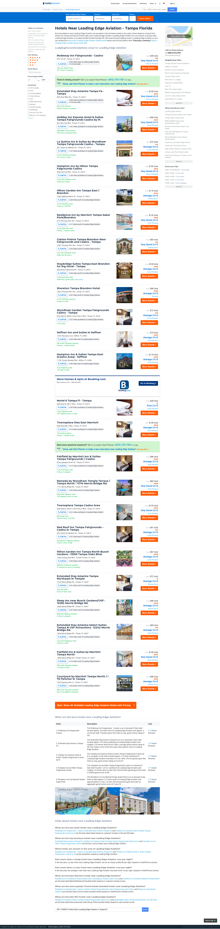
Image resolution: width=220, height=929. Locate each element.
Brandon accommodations (174, 70)
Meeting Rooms (36, 101)
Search (172, 9)
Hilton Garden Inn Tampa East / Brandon (78, 191)
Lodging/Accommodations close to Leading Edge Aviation (38, 35)
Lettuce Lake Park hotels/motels (176, 152)
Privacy (31, 927)
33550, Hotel (169, 183)
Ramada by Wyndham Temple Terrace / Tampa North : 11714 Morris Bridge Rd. (83, 482)
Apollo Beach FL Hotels (173, 99)
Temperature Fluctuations (37, 47)
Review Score (153, 198)
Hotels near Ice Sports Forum (175, 145)
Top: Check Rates (34, 31)
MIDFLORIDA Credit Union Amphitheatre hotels (174, 122)
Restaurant (34, 110)
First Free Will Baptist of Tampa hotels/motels (176, 132)
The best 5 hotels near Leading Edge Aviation (36, 43)
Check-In (97, 14)
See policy (79, 279)
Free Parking (34, 96)
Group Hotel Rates (130, 3)
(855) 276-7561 (116, 79)
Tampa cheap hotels (172, 76)
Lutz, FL (168, 86)
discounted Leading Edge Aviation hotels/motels (86, 40)
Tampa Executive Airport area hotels (178, 114)
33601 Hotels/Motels (172, 170)
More (152, 3)
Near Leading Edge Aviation (76, 14)
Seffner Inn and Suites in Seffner (79, 332)
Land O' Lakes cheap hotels (175, 96)
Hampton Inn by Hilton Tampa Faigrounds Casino (77, 167)
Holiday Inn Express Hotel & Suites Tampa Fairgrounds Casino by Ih (80, 118)
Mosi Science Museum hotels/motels (178, 149)
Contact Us (5, 927)
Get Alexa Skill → (143, 84)
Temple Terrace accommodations (177, 63)
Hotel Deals (115, 3)
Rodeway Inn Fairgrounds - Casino (80, 55)
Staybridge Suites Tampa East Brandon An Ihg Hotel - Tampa (83, 265)
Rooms (132, 14)
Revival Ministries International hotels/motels (176, 138)
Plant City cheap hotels (173, 89)
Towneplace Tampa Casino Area (78, 505)
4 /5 (149, 731)
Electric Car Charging (38, 115)
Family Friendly (35, 107)
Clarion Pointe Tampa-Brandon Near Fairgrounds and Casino (109, 889)
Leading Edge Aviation (173, 111)
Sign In (172, 3)
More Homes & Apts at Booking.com (81, 379)
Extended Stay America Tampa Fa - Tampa (80, 92)
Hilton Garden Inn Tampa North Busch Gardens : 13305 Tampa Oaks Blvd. (83, 553)
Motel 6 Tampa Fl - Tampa (74, 400)
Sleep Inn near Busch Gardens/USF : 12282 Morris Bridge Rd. (81, 601)
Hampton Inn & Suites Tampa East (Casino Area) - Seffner (80, 355)
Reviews (155, 296)
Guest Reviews (152, 125)
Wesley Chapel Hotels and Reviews (178, 92)
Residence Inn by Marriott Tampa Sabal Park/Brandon (83, 216)
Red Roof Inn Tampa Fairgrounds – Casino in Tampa (80, 528)
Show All (179, 103)
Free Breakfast (35, 93)
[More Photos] (124, 70)
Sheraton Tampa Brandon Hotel (78, 288)
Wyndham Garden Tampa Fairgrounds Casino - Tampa (83, 311)
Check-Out (115, 14)
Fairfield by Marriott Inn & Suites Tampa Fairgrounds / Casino (79, 457)
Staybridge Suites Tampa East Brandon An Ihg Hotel (135, 899)
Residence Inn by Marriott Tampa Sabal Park (73, 878)
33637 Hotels (170, 173)
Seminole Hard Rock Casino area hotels (177, 127)
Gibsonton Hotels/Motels (174, 83)
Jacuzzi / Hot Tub (36, 112)
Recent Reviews (152, 64)
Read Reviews (153, 340)
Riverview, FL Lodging (173, 79)
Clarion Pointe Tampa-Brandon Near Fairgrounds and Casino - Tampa (81, 240)
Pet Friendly (34, 88)
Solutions (143, 3)
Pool (31, 91)
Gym (31, 99)
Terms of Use (22, 927)
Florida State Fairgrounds (174, 118)
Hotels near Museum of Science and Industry (178, 156)
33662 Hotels (170, 176)
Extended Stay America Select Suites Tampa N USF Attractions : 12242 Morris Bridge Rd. (83, 627)
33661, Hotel (169, 180)
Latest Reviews (152, 409)
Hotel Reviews (153, 223)
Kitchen (33, 104)
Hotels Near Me (40, 927)
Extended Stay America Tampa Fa (98, 830)
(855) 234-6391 (65, 927)
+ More (30, 118)
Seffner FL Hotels (171, 66)
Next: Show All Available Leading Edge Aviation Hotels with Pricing (94, 705)
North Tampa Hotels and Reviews (177, 73)
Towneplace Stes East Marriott (77, 422)
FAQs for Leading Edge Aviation (36, 50)
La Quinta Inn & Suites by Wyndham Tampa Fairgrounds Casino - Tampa (81, 142)
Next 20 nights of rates (36, 40)
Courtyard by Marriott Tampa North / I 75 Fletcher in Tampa (82, 677)
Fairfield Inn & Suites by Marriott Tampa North (79, 653)
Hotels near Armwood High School (177, 142)
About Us (13, 927)
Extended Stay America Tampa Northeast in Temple (77, 577)
